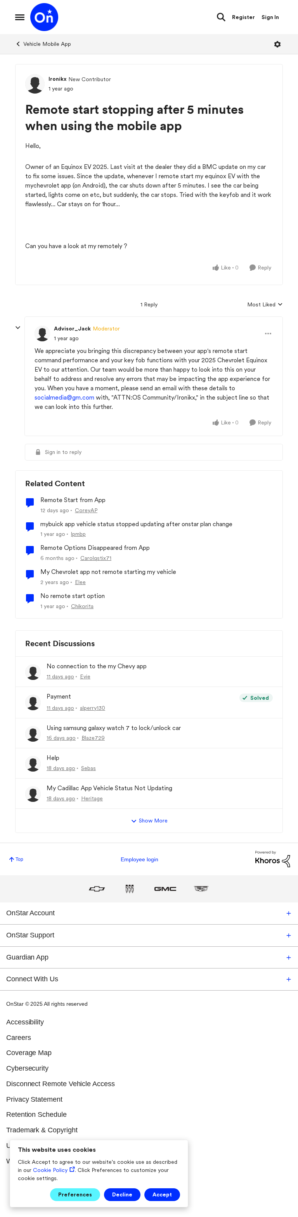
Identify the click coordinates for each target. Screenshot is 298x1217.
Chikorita (82, 606)
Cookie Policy (50, 1170)
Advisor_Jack (72, 328)
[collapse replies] (18, 327)
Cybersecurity (27, 1068)
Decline (122, 1194)
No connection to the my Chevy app (97, 666)
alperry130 (92, 708)
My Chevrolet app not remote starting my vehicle (108, 571)
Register (243, 17)
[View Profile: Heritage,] (33, 794)
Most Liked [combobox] (265, 305)
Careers (18, 1037)
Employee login (139, 859)
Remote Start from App (73, 500)
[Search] (221, 17)
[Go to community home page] (44, 17)
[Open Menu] (277, 44)
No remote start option (72, 596)
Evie (85, 676)
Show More (153, 820)
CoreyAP (86, 510)
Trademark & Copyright (42, 1130)
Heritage (92, 798)
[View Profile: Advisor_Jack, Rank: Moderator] (42, 333)
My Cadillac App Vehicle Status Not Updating (109, 788)
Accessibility (25, 1022)
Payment (59, 696)
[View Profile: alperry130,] (33, 702)
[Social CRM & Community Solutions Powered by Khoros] (272, 858)
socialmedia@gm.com (64, 397)
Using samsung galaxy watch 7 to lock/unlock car (114, 728)
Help (53, 757)
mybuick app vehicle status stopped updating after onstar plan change (136, 524)
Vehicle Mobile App (47, 44)
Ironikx (57, 79)
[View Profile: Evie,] (33, 672)
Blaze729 (93, 738)
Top (19, 859)
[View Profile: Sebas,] (33, 764)
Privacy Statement (34, 1099)
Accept (162, 1194)
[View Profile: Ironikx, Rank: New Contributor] (35, 84)
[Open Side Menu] (19, 17)
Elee (80, 582)
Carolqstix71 (95, 558)
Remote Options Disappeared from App (95, 547)
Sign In (270, 17)
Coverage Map (29, 1053)
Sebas (88, 768)
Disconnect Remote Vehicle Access (60, 1084)
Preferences (75, 1194)
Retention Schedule (36, 1114)
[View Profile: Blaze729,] (33, 734)
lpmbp (78, 534)
